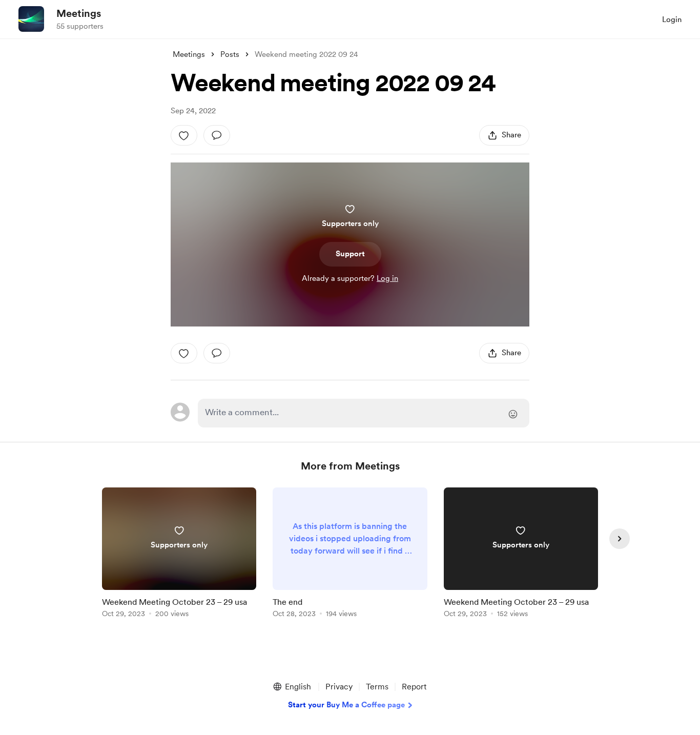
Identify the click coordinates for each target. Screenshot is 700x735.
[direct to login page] (363, 413)
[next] (619, 538)
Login (672, 19)
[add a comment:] (216, 135)
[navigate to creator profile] (31, 19)
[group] (179, 554)
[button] (291, 687)
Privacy (339, 686)
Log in (387, 278)
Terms (377, 686)
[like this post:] (184, 135)
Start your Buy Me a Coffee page (346, 704)
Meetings (78, 13)
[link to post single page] (179, 554)
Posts (229, 54)
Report (414, 686)
